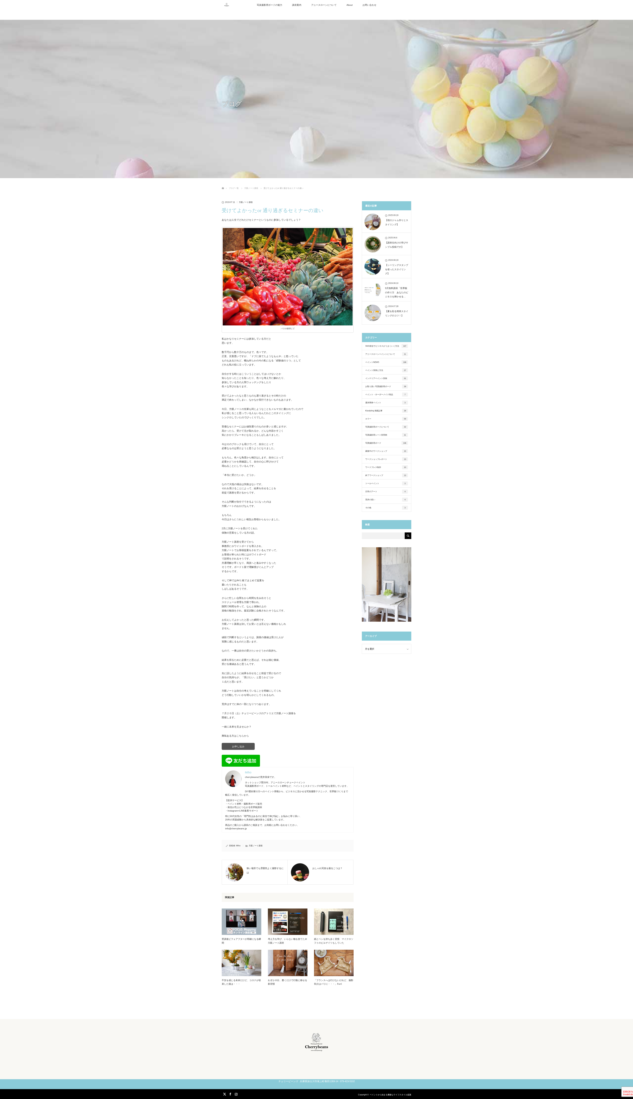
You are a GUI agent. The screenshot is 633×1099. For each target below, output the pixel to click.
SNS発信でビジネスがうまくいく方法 (385, 346)
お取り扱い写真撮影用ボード (385, 386)
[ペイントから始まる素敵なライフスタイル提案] (316, 1049)
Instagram (235, 1093)
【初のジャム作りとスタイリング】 (396, 222)
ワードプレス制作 (385, 467)
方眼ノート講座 (246, 202)
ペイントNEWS (385, 362)
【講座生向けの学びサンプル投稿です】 (396, 244)
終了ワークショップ (385, 475)
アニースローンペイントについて (385, 354)
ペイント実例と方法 (385, 370)
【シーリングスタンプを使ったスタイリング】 (396, 269)
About (350, 5)
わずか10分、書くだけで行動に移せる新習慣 (287, 982)
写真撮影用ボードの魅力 (269, 5)
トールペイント (385, 483)
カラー (385, 419)
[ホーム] (223, 184)
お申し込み (238, 746)
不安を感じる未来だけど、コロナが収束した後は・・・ (241, 982)
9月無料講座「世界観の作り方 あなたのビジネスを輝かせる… (396, 292)
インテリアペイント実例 (385, 378)
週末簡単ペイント (385, 402)
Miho (238, 845)
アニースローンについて (324, 5)
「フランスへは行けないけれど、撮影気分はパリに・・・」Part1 (333, 982)
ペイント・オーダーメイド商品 (385, 394)
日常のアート (385, 491)
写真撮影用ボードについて (385, 427)
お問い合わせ (369, 5)
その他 (385, 508)
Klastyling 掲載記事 (385, 411)
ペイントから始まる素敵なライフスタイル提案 (390, 1095)
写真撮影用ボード (385, 443)
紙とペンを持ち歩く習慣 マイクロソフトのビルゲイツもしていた (333, 941)
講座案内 (296, 5)
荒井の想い (385, 499)
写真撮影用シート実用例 (385, 435)
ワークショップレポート (385, 459)
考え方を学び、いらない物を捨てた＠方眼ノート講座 (287, 941)
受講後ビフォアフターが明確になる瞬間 (241, 941)
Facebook (229, 1093)
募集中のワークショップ (385, 451)
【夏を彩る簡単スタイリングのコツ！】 (396, 313)
